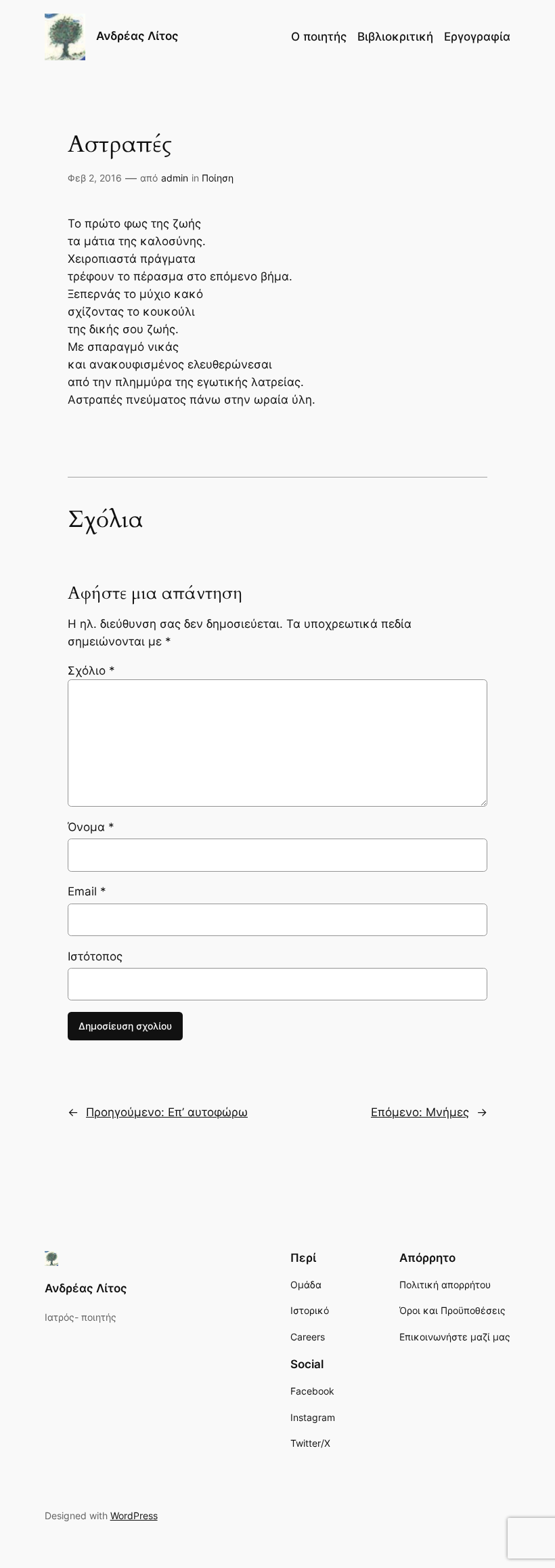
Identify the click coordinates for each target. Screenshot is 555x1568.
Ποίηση (218, 178)
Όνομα (91, 827)
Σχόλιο (91, 670)
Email (87, 891)
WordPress (134, 1515)
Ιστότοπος (95, 956)
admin (174, 178)
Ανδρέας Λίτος (137, 36)
